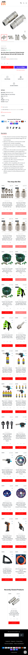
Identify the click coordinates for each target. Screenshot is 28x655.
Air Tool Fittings (11, 94)
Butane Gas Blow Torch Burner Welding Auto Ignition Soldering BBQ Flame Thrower (7, 472)
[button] (24, 20)
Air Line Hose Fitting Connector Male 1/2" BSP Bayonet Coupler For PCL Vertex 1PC (21, 337)
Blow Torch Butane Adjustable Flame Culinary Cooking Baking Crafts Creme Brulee (20, 538)
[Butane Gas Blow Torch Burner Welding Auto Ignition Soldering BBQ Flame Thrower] (7, 460)
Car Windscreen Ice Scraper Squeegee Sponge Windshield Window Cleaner (7, 571)
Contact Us (8, 641)
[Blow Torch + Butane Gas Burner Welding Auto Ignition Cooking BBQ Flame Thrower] (7, 358)
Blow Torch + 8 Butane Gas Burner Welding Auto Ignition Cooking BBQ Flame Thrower (21, 403)
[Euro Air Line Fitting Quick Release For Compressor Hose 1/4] (21, 193)
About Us (13, 641)
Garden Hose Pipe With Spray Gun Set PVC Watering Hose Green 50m (7, 271)
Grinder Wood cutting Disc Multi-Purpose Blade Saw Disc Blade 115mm (21, 472)
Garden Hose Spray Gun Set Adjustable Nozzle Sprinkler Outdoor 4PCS (20, 303)
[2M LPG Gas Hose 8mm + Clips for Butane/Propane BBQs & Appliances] (21, 559)
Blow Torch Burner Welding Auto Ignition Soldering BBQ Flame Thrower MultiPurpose (21, 436)
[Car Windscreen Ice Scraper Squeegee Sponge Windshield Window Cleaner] (7, 559)
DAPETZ (3, 185)
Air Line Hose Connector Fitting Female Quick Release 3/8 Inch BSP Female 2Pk (14, 613)
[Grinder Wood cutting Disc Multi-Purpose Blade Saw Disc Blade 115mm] (21, 460)
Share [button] (3, 115)
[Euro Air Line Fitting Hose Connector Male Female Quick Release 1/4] (7, 193)
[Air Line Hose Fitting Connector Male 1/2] (21, 325)
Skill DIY (15, 652)
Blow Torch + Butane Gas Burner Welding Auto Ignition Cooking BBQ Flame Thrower (7, 370)
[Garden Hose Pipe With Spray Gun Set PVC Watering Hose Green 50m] (7, 259)
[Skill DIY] (3, 3)
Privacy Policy (19, 641)
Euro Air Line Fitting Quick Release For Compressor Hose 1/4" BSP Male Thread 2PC (21, 204)
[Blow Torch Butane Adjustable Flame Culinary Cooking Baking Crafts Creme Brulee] (21, 526)
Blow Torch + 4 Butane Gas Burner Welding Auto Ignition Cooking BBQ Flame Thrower (7, 403)
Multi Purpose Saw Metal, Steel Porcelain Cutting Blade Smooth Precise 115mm (7, 505)
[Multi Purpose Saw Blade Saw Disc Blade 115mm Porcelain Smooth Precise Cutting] (21, 493)
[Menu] (26, 3)
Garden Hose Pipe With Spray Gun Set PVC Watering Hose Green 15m (20, 271)
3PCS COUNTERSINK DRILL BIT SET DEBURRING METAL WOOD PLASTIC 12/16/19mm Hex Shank (7, 437)
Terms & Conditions (8, 643)
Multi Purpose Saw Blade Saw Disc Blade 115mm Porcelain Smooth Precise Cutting (20, 505)
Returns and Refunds (19, 643)
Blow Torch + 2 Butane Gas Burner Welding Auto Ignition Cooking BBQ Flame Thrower (21, 370)
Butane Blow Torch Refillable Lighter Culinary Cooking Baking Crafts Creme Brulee (7, 538)
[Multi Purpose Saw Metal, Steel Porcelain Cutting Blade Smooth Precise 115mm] (7, 493)
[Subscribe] (21, 635)
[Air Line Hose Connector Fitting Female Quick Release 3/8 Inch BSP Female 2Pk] (14, 601)
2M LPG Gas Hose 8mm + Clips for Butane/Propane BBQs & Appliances (20, 571)
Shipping (7, 58)
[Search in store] (23, 3)
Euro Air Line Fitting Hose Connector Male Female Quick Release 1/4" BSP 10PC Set (7, 204)
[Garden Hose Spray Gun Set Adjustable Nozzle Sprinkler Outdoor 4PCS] (21, 292)
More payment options (21, 70)
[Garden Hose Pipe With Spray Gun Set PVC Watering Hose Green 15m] (21, 259)
